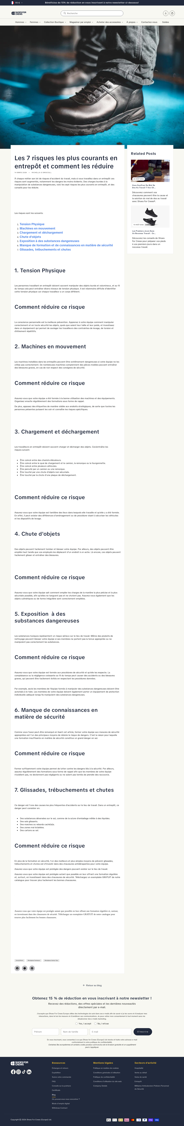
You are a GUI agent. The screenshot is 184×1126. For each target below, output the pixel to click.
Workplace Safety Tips (51, 960)
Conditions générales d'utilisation (106, 1072)
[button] (20, 22)
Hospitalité (139, 1068)
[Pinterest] (32, 968)
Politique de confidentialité (104, 1077)
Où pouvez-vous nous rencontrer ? (66, 1099)
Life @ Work (19, 960)
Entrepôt (138, 1081)
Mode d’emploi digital (61, 1103)
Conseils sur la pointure (61, 1086)
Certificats (56, 1090)
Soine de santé (141, 1077)
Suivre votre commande (61, 1077)
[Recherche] (64, 13)
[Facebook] (17, 968)
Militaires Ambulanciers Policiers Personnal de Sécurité (152, 1087)
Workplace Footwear (34, 960)
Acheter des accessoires (109, 22)
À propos (131, 22)
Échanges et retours (60, 1068)
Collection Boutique (54, 22)
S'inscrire (142, 1031)
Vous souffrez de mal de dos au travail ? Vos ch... (144, 186)
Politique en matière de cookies (106, 1068)
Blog (54, 1095)
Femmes (34, 22)
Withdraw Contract (59, 1108)
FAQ (53, 1081)
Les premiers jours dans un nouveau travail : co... (144, 232)
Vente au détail (141, 1072)
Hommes (19, 22)
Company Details (100, 1086)
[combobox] (92, 13)
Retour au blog (94, 985)
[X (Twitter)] (24, 968)
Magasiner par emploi (80, 22)
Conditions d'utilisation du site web (107, 1081)
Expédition (56, 1072)
